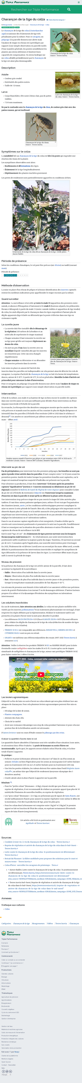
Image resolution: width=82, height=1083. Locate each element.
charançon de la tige (34, 107)
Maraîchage (5, 986)
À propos (5, 943)
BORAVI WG (51, 630)
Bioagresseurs (38, 923)
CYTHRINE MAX (11, 633)
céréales (15, 762)
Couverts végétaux (8, 1009)
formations (25, 166)
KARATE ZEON (49, 619)
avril (15, 420)
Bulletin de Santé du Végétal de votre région (39, 490)
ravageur (36, 37)
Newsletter (12, 1065)
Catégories (6, 923)
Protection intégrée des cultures (13, 1039)
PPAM (3, 989)
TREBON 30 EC (11, 630)
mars (4, 268)
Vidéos (50, 923)
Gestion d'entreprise (9, 1018)
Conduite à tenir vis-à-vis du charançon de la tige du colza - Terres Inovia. (36, 842)
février (58, 265)
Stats (3, 1068)
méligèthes (22, 648)
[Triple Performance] (15, 2)
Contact (4, 1065)
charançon (8, 31)
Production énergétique (10, 1035)
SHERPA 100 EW (65, 630)
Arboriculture (6, 983)
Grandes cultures (7, 974)
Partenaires (5, 946)
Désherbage (6, 1015)
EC (48, 645)
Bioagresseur (8, 25)
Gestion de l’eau (7, 1026)
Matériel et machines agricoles (12, 1029)
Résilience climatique (9, 1042)
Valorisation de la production (12, 1048)
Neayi (16, 1052)
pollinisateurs (28, 610)
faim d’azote (70, 796)
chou (48, 107)
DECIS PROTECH (25, 619)
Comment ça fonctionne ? (10, 952)
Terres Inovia (69, 638)
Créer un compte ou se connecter (13, 960)
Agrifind (29, 823)
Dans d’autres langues (56, 20)
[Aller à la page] (69, 9)
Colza (47, 25)
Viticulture (5, 980)
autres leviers (9, 733)
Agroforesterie (6, 1000)
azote (22, 505)
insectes (64, 290)
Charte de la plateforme (10, 1056)
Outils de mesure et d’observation (13, 1032)
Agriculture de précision (10, 997)
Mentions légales (7, 1059)
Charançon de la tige (37, 25)
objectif (38, 493)
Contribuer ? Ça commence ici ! (12, 963)
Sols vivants (6, 1045)
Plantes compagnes (13, 714)
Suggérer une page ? (9, 966)
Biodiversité (6, 1006)
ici (15, 641)
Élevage (4, 977)
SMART (8, 638)
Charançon (74, 923)
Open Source (6, 1062)
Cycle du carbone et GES (10, 1012)
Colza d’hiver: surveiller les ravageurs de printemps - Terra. (31, 865)
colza (26, 31)
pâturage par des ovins (54, 733)
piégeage (6, 40)
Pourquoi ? (5, 949)
